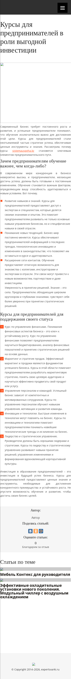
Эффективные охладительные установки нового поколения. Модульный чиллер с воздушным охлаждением (34, 591)
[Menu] (63, 8)
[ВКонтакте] (30, 531)
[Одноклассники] (35, 531)
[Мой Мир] (41, 531)
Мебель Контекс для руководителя (35, 575)
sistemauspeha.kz (23, 150)
